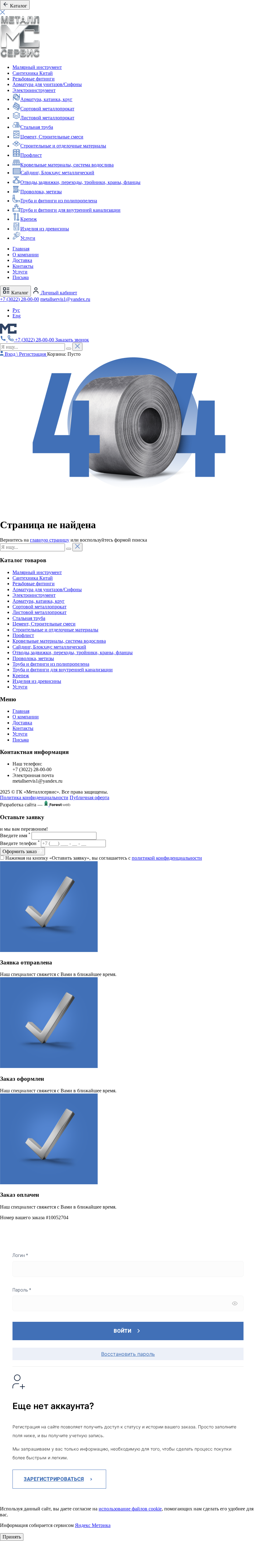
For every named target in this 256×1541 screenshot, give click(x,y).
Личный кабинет (58, 292)
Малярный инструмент (37, 67)
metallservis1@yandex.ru (65, 299)
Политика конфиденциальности (34, 797)
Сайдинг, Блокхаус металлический (57, 172)
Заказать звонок (72, 339)
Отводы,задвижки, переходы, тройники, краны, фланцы (80, 182)
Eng (16, 315)
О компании (25, 254)
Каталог (19, 292)
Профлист (31, 155)
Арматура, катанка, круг (46, 99)
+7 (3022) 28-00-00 (19, 299)
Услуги (27, 238)
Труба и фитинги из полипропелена (58, 200)
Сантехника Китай (32, 73)
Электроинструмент (34, 90)
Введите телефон (20, 843)
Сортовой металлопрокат (47, 108)
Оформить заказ (20, 851)
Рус (16, 310)
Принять (11, 1536)
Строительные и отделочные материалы (63, 145)
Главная (20, 248)
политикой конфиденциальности (167, 858)
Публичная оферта (89, 797)
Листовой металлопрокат (47, 117)
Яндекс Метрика (93, 1525)
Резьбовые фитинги (33, 78)
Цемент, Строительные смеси (51, 136)
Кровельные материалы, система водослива (67, 164)
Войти (122, 1331)
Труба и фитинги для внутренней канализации (70, 210)
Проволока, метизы (41, 191)
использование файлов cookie (130, 1508)
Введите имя (15, 835)
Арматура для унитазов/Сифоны (47, 84)
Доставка (22, 260)
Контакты (22, 266)
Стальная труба (36, 127)
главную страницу (49, 540)
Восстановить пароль (128, 1354)
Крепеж (28, 219)
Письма (20, 277)
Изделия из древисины (44, 228)
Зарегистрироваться (54, 1479)
